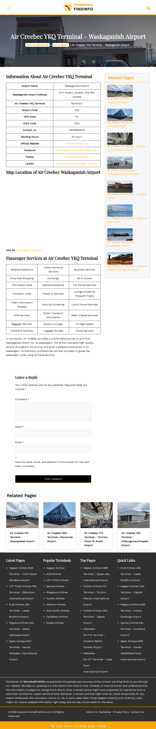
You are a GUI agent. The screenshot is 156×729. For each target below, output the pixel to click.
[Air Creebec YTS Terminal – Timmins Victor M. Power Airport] (120, 138)
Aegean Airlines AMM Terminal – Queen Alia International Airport (96, 574)
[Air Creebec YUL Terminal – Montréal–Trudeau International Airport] (120, 258)
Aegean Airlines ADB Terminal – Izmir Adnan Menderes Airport (23, 574)
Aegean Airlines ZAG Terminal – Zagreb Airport (132, 592)
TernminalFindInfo (37, 44)
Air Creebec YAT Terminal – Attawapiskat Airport (22, 537)
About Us (91, 712)
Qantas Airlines (55, 586)
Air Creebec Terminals (29, 250)
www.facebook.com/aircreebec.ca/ (76, 150)
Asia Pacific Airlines (57, 610)
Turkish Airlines (55, 598)
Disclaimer (105, 712)
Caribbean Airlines (57, 616)
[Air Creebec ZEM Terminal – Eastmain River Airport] (120, 210)
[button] (149, 7)
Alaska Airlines (55, 622)
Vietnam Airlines (56, 604)
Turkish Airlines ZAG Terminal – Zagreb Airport (95, 616)
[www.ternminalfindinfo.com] (78, 7)
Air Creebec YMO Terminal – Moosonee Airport (60, 537)
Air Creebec (61, 44)
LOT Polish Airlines (57, 580)
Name (19, 426)
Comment (22, 399)
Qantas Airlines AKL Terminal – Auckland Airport (133, 628)
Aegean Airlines (55, 567)
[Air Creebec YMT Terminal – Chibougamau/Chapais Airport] (120, 162)
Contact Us (137, 712)
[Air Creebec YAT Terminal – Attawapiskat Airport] (120, 90)
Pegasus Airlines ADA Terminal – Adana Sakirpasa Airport (21, 628)
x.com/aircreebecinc (77, 156)
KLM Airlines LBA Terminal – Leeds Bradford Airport (19, 610)
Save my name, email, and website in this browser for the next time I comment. (52, 464)
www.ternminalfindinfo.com (34, 712)
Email (19, 442)
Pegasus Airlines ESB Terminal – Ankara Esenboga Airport (133, 610)
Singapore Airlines (57, 592)
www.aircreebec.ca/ (77, 143)
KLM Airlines (53, 574)
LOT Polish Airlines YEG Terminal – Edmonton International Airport (23, 592)
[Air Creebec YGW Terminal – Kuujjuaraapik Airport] (120, 234)
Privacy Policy (121, 712)
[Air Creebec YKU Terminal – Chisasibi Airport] (120, 186)
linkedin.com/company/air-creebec (76, 163)
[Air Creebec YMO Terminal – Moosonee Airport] (120, 114)
